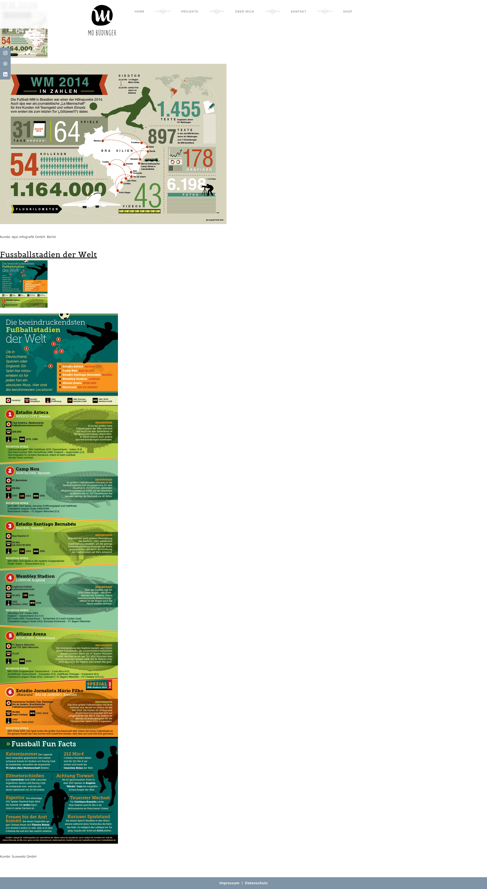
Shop (347, 11)
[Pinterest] (5, 63)
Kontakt (298, 11)
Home (140, 11)
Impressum (229, 883)
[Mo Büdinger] (102, 20)
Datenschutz (256, 883)
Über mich (244, 11)
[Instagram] (5, 53)
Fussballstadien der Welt (48, 254)
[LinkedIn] (5, 74)
